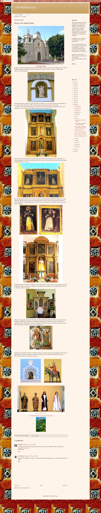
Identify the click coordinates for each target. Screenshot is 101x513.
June (76, 118)
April (76, 140)
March (76, 142)
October (76, 110)
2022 (75, 88)
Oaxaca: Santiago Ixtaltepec (80, 134)
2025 (75, 82)
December (77, 106)
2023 (75, 86)
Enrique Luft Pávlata (79, 130)
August (76, 114)
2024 (75, 84)
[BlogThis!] (33, 435)
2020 (75, 92)
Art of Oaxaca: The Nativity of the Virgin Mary (80, 124)
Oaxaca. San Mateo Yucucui (80, 136)
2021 (75, 90)
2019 (75, 94)
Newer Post (17, 485)
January (76, 146)
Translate (24, 16)
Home (41, 485)
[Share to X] (34, 435)
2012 (75, 151)
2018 (75, 96)
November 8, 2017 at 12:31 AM (30, 456)
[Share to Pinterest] (37, 435)
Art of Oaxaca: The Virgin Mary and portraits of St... (81, 127)
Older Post (65, 485)
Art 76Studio (21, 456)
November (77, 108)
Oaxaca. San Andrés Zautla (80, 132)
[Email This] (32, 435)
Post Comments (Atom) (25, 488)
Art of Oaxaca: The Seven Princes (80, 120)
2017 (75, 98)
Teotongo (35, 356)
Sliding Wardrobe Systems (23, 448)
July (76, 116)
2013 (75, 149)
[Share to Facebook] (36, 435)
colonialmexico (25, 7)
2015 (75, 102)
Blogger (56, 496)
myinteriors (20, 444)
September (77, 112)
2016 (75, 100)
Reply (19, 451)
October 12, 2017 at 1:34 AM (29, 444)
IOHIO (22, 321)
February (77, 144)
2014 (75, 104)
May (76, 138)
